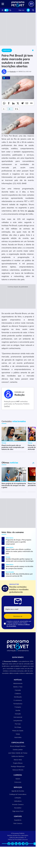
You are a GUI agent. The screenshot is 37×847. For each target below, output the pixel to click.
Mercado (6, 50)
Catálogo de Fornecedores (17, 794)
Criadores (18, 693)
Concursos (17, 782)
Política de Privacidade (15, 839)
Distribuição (18, 697)
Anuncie (25, 839)
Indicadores (18, 801)
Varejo (18, 734)
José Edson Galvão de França (17, 753)
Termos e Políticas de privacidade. (18, 625)
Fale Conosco (17, 823)
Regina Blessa (17, 763)
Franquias (18, 707)
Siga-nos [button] (21, 10)
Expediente (17, 820)
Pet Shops (18, 727)
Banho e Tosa (17, 687)
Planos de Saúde (17, 731)
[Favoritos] (28, 10)
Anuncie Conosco (17, 804)
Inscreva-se (17, 616)
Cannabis (18, 690)
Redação (13, 71)
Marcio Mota (18, 760)
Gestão (17, 710)
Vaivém (17, 779)
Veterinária (17, 737)
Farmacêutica (17, 704)
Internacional (18, 717)
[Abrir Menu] (5, 3)
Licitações (18, 798)
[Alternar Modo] (17, 109)
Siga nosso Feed (17, 811)
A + (4, 109)
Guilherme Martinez (18, 756)
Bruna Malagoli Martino (17, 746)
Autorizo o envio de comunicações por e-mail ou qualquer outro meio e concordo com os (19, 623)
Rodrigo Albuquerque (18, 766)
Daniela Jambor (18, 749)
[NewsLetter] (31, 4)
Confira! (7, 406)
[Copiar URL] (31, 103)
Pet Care (18, 724)
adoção (31, 211)
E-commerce (18, 700)
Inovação (18, 714)
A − (10, 109)
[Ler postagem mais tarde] (33, 50)
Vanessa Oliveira (17, 770)
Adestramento (17, 683)
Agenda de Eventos (18, 791)
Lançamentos (17, 720)
